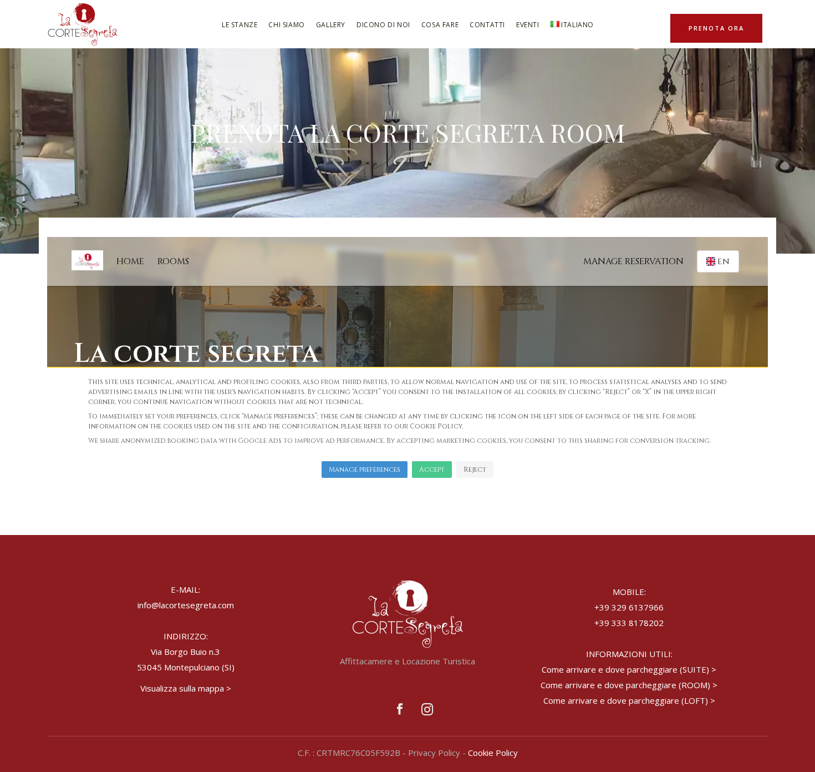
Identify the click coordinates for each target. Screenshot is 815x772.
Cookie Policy (493, 752)
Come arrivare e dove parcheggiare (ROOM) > (629, 684)
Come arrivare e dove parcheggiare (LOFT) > (629, 700)
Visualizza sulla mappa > (185, 688)
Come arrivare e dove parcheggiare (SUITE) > (629, 669)
